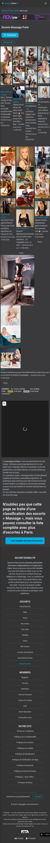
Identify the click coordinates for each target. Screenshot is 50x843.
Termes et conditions (25, 731)
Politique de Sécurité (25, 765)
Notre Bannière (25, 712)
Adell (3, 369)
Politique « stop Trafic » (25, 777)
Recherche (11, 35)
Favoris (25, 683)
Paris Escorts (25, 606)
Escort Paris (13, 11)
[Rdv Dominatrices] (25, 17)
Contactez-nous (25, 717)
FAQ (25, 706)
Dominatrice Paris (25, 658)
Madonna (29, 103)
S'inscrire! (38, 797)
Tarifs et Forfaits (25, 700)
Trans (25, 618)
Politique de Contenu (25, 742)
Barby (40, 99)
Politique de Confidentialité (25, 737)
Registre (25, 677)
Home (3, 11)
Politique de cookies (25, 748)
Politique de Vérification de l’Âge (25, 760)
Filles (25, 612)
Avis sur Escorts (25, 695)
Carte (25, 641)
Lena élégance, (22, 228)
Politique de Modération (25, 754)
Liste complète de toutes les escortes (27, 541)
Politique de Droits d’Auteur (25, 771)
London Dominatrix (25, 652)
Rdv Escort (25, 646)
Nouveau (6, 42)
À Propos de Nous (25, 783)
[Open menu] (46, 3)
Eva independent (42, 217)
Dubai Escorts (25, 664)
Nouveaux (25, 624)
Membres (25, 689)
